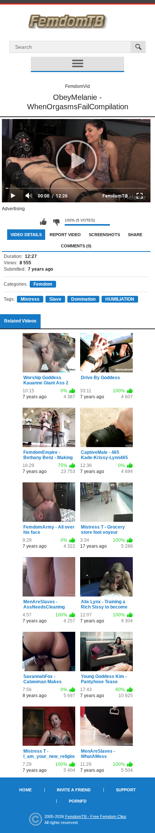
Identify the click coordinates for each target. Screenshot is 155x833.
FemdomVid (77, 86)
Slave (55, 299)
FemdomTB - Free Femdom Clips (95, 816)
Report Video (65, 234)
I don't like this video (56, 221)
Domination (83, 299)
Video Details (26, 234)
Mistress (30, 299)
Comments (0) (76, 246)
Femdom (42, 284)
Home (25, 790)
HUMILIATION (119, 299)
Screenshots (104, 234)
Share (135, 234)
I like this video (43, 221)
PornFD (78, 801)
